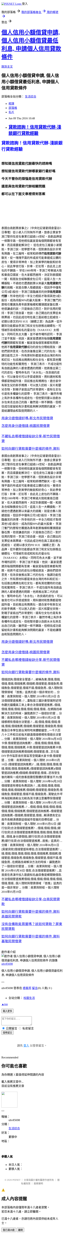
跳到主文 (7, 66)
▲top (4, 1004)
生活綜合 (30, 96)
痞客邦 (27, 988)
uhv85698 (7, 963)
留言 (35, 988)
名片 (11, 112)
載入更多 (7, 1011)
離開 (20, 1230)
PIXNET (16, 1180)
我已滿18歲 (9, 1230)
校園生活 (29, 997)
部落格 (13, 107)
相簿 (11, 103)
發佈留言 (7, 1032)
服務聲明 (38, 1183)
